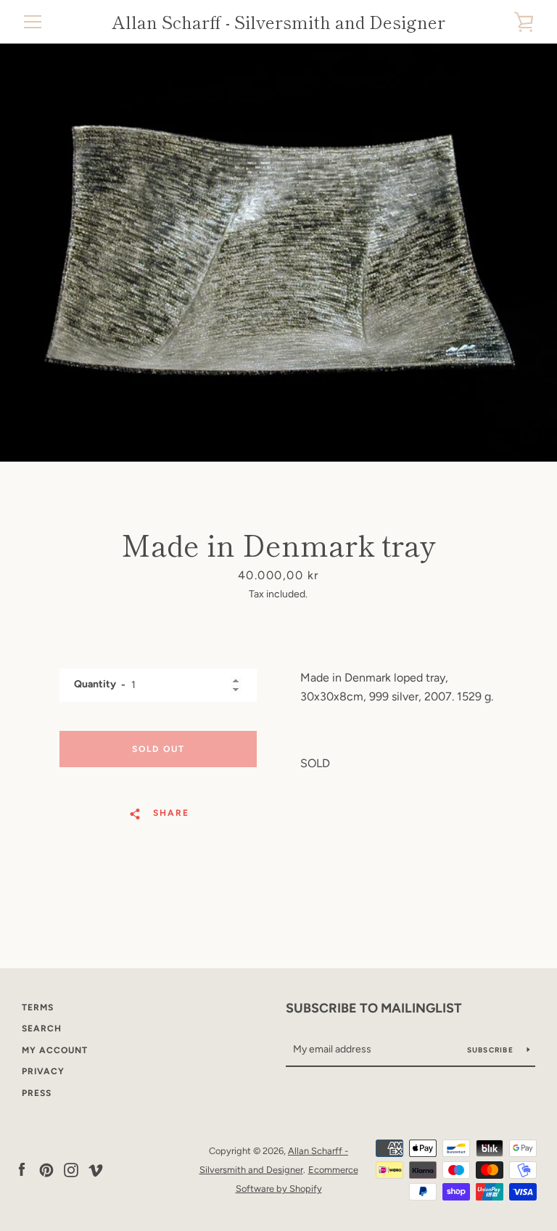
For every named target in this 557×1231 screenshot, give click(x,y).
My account (55, 1050)
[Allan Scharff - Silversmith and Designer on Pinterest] (46, 1169)
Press (36, 1093)
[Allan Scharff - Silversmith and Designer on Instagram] (71, 1169)
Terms (38, 1007)
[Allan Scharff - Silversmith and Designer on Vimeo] (95, 1169)
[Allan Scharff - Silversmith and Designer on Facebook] (22, 1169)
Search (42, 1028)
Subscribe (491, 1050)
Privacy (43, 1071)
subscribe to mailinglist (374, 1008)
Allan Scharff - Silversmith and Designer (278, 22)
